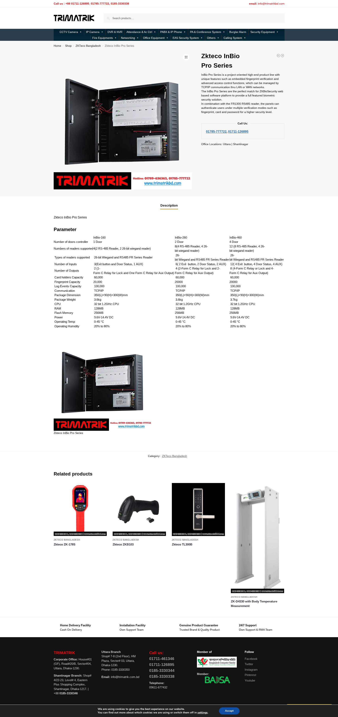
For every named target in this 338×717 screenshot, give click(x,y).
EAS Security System (186, 37)
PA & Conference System (205, 32)
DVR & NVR (115, 32)
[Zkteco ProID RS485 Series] (282, 56)
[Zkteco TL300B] (198, 509)
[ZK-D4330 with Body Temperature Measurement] (257, 538)
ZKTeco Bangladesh (88, 45)
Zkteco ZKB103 (123, 544)
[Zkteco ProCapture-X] (278, 56)
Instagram (251, 669)
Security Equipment (262, 32)
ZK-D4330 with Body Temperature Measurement (254, 604)
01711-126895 (238, 131)
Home (57, 45)
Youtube (250, 680)
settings (203, 712)
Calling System (233, 37)
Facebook (251, 658)
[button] (186, 57)
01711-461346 (161, 658)
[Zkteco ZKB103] (139, 509)
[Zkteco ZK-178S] (80, 509)
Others (211, 37)
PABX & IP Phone (171, 32)
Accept (229, 711)
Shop (68, 45)
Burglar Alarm (237, 32)
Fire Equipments (102, 37)
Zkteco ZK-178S (64, 544)
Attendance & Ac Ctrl (139, 32)
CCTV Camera (69, 32)
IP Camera (92, 32)
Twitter (249, 664)
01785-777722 (216, 131)
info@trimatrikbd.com (271, 3)
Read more (80, 551)
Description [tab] (169, 205)
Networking (128, 37)
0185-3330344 (161, 670)
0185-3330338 (161, 676)
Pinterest (250, 675)
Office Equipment (154, 37)
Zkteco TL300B (182, 544)
